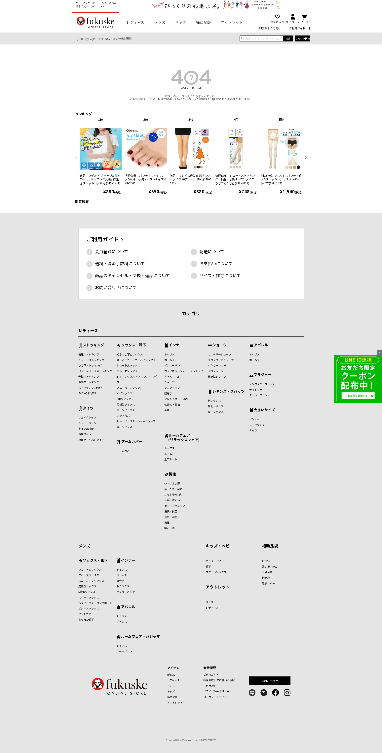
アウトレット (232, 22)
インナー (176, 345)
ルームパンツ (124, 651)
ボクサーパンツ (126, 592)
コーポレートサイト (215, 697)
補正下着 (169, 528)
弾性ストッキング (88, 376)
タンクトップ (172, 388)
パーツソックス (126, 410)
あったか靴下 (86, 619)
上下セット (170, 459)
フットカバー (124, 415)
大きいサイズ (264, 410)
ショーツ (169, 382)
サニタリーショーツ (219, 354)
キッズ (180, 22)
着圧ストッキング (88, 354)
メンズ (159, 22)
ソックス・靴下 (133, 345)
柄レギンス (214, 401)
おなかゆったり (173, 494)
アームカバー (131, 442)
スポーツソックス (88, 597)
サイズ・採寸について (220, 275)
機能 (172, 474)
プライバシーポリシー (216, 691)
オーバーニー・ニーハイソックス (136, 360)
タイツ (88, 408)
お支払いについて (216, 263)
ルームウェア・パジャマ (140, 636)
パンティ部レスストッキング (95, 371)
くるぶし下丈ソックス (130, 354)
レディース (135, 22)
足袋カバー (268, 583)
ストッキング (93, 345)
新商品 (171, 674)
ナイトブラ (255, 390)
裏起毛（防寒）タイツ (91, 440)
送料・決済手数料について (120, 263)
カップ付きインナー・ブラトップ (183, 371)
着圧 (167, 522)
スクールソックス (216, 572)
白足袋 (266, 561)
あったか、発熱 (173, 489)
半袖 (167, 410)
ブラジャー (262, 375)
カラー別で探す (87, 393)
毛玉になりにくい (174, 506)
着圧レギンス (215, 412)
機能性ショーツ (217, 376)
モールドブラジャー (260, 395)
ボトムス (169, 360)
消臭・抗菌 (170, 511)
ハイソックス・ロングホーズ (95, 603)
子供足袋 (267, 572)
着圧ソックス (124, 427)
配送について (211, 251)
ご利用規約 (209, 686)
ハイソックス (124, 393)
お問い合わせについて (115, 287)
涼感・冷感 (170, 517)
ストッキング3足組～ (90, 388)
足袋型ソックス (126, 404)
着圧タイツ (84, 434)
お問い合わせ (269, 681)
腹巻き (168, 393)
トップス (169, 354)
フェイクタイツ (87, 417)
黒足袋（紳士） (271, 566)
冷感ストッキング (88, 382)
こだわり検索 (302, 38)
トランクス (123, 586)
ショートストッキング (91, 360)
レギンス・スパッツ (228, 391)
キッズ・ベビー (220, 546)
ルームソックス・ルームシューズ (136, 421)
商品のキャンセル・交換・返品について (132, 275)
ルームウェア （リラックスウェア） (183, 437)
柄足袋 (266, 578)
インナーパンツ (173, 365)
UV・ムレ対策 (172, 483)
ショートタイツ (87, 423)
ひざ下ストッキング (90, 365)
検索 (288, 38)
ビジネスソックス (88, 608)
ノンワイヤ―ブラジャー (263, 384)
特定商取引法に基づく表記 (219, 680)
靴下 (208, 566)
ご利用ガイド (297, 28)
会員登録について (111, 251)
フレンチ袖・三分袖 (176, 399)
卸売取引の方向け (270, 28)
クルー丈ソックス (127, 371)
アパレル (261, 345)
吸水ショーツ (215, 371)
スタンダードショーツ (221, 360)
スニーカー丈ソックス (130, 388)
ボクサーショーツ (218, 365)
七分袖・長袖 (172, 404)
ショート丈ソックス (128, 365)
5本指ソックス (125, 399)
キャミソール (172, 376)
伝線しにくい (172, 500)
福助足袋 (203, 22)
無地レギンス (215, 406)
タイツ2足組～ (86, 428)
